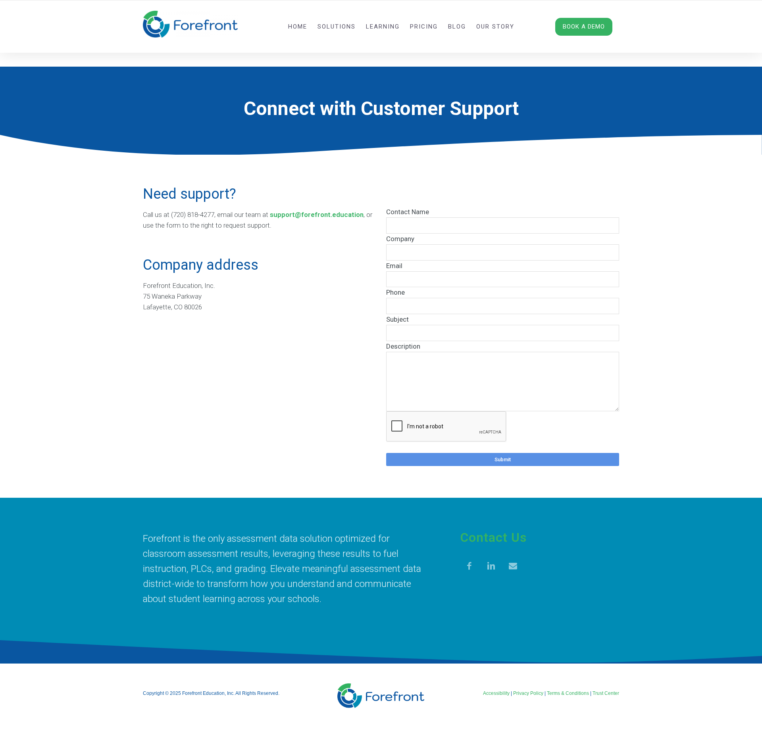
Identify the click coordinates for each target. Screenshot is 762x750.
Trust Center (606, 693)
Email (394, 266)
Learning (383, 26)
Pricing (424, 26)
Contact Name (407, 212)
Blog (457, 26)
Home (297, 26)
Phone (395, 292)
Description (403, 346)
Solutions (337, 26)
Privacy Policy (528, 693)
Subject (397, 319)
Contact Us (493, 537)
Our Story (495, 26)
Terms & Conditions (568, 693)
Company (400, 239)
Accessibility (496, 693)
